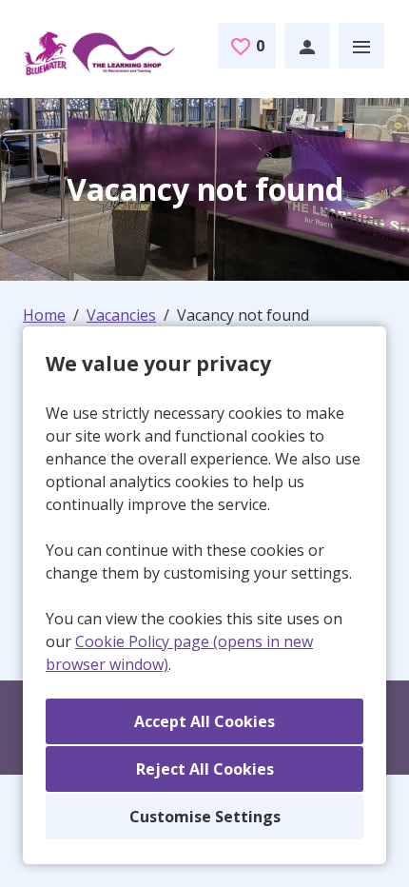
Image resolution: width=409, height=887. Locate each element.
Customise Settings (205, 816)
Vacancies (121, 315)
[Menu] (361, 46)
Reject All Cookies (205, 769)
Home (44, 315)
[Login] (307, 46)
